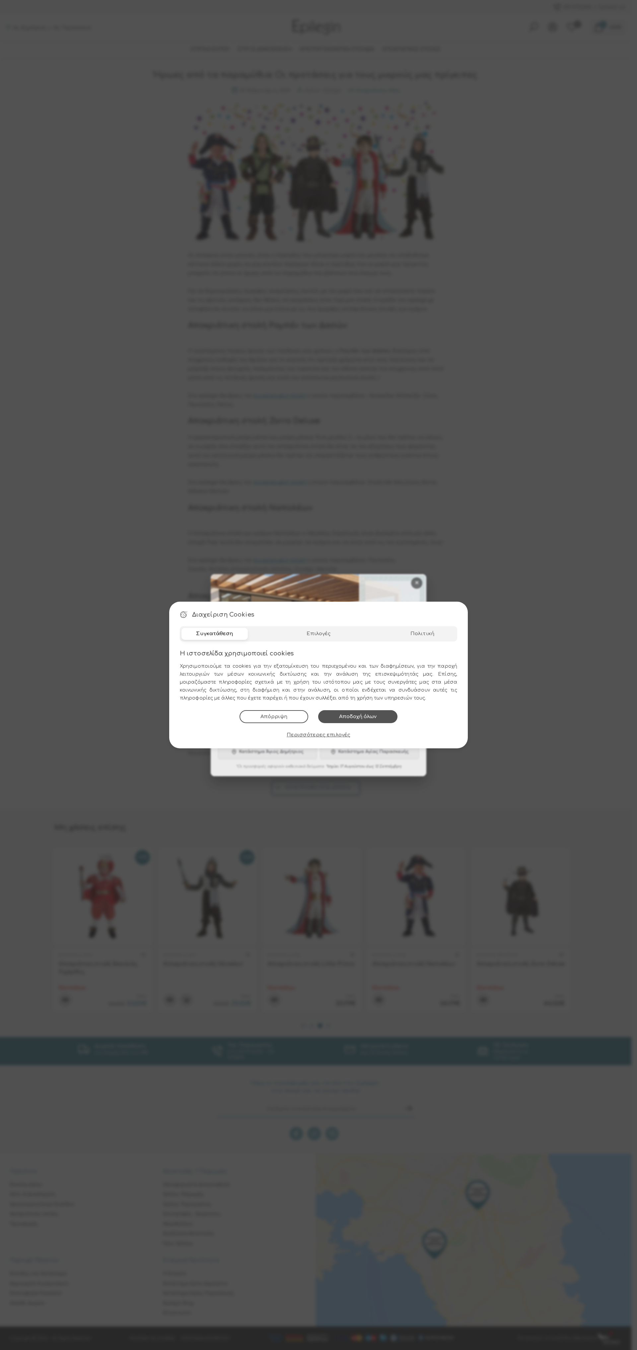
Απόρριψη (273, 716)
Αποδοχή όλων (358, 716)
